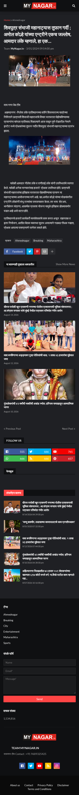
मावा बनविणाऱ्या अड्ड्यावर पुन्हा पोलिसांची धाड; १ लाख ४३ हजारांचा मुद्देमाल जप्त (39, 357)
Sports (7, 642)
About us (15, 785)
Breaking (38, 240)
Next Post (67, 428)
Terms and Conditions (39, 789)
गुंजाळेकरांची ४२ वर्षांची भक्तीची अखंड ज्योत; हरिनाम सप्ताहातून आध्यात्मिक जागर (38, 405)
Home (7, 20)
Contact (28, 785)
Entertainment (11, 631)
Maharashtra (54, 240)
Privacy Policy (45, 785)
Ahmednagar (18, 20)
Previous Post (13, 428)
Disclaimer (63, 785)
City (5, 625)
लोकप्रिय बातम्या (13, 492)
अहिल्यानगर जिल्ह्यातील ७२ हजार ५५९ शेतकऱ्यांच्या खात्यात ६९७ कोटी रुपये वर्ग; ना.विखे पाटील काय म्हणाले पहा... (48, 574)
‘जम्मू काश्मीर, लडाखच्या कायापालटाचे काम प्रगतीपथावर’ (48, 522)
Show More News (65, 264)
